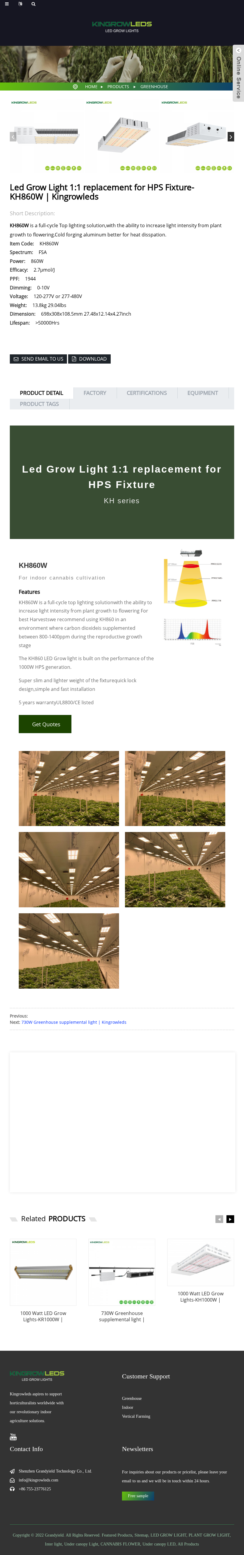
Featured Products (117, 1535)
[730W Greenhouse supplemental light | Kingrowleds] (122, 1272)
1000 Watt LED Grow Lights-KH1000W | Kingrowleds (200, 1297)
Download (93, 359)
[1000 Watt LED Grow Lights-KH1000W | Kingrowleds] (201, 1262)
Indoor (127, 1407)
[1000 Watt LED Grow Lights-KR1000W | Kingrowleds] (43, 1272)
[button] (231, 136)
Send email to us (42, 359)
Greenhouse (154, 86)
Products (118, 86)
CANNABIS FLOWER (120, 1544)
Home (91, 86)
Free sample (138, 1496)
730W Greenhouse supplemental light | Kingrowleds (73, 1022)
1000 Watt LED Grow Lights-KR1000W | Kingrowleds (43, 1316)
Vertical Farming (136, 1416)
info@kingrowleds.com (38, 1480)
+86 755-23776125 (35, 1489)
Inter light (53, 1544)
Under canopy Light (81, 1544)
